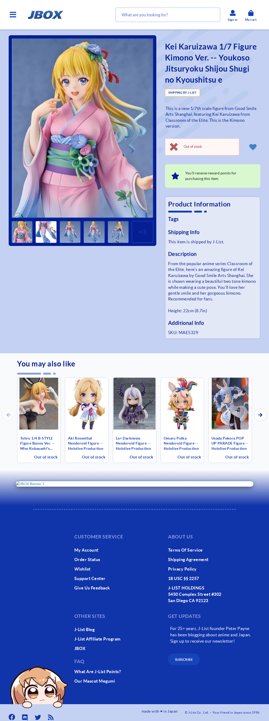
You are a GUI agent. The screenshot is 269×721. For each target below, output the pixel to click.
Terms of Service (185, 550)
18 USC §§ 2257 (183, 578)
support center (90, 578)
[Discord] (25, 716)
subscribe (184, 659)
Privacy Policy (182, 569)
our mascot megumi (94, 681)
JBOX (80, 648)
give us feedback (92, 588)
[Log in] (253, 146)
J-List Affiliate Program (97, 639)
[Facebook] (12, 716)
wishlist (82, 569)
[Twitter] (38, 716)
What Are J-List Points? (97, 671)
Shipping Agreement (188, 559)
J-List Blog (84, 629)
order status (87, 559)
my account (86, 550)
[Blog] (51, 716)
